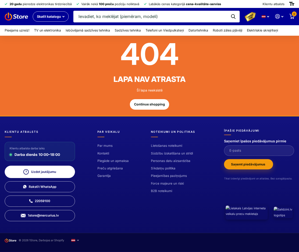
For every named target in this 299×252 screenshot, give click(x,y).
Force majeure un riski (167, 183)
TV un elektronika (47, 30)
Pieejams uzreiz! (17, 30)
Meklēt (233, 16)
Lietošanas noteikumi (166, 145)
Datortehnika (198, 30)
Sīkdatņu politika (163, 168)
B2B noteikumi (161, 191)
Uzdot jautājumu (40, 172)
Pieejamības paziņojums (169, 176)
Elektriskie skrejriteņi (262, 30)
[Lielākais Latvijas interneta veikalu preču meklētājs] (246, 212)
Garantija (104, 176)
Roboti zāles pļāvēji (227, 30)
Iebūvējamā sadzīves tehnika (88, 30)
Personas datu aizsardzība (170, 161)
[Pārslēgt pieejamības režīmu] (291, 4)
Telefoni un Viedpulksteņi (165, 30)
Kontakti (103, 153)
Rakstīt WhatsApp (42, 187)
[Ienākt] (279, 16)
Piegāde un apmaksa (113, 161)
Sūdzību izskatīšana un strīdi (172, 153)
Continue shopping (149, 104)
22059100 (42, 201)
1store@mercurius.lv (43, 215)
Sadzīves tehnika (128, 30)
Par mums (105, 145)
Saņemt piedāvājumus (248, 164)
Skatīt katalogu (49, 16)
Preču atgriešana (110, 168)
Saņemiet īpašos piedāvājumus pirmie (255, 141)
